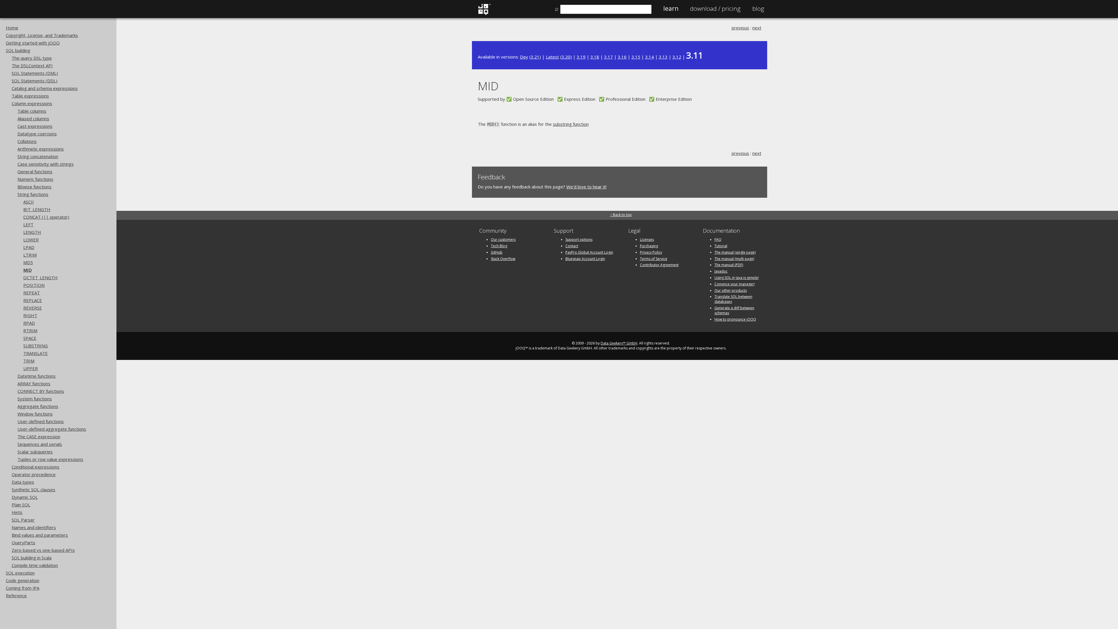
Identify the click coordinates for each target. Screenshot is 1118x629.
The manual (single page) (735, 252)
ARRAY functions (33, 383)
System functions (34, 399)
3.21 (535, 57)
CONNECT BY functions (40, 391)
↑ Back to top (621, 214)
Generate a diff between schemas (734, 310)
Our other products (730, 290)
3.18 (594, 57)
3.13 (663, 57)
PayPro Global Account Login (589, 252)
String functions (32, 194)
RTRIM (30, 330)
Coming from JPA (22, 588)
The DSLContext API (32, 65)
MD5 (28, 262)
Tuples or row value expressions (50, 459)
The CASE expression (38, 436)
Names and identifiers (34, 527)
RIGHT (30, 315)
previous (740, 28)
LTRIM (30, 255)
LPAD (28, 247)
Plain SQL (21, 505)
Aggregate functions (37, 406)
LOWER (31, 240)
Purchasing (649, 245)
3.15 (635, 57)
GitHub (497, 252)
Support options (578, 239)
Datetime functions (36, 376)
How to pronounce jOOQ (735, 319)
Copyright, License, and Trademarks (42, 35)
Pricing (715, 8)
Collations (27, 141)
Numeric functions (35, 179)
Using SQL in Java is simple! (736, 277)
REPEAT (31, 293)
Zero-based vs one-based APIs (43, 550)
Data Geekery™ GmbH (619, 343)
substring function (571, 124)
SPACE (29, 338)
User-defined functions (40, 421)
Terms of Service (653, 258)
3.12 (677, 57)
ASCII (28, 202)
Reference (16, 595)
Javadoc (721, 271)
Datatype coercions (37, 134)
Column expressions (32, 103)
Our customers (503, 239)
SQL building (18, 50)
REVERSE (32, 308)
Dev (524, 57)
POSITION (34, 285)
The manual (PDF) (728, 264)
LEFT (28, 224)
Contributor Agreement (659, 264)
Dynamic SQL (25, 497)
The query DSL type (32, 58)
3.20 (566, 57)
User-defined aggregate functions (51, 429)
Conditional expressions (35, 467)
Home (12, 28)
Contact (571, 245)
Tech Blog (499, 245)
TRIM (28, 361)
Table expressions (30, 96)
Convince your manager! (734, 284)
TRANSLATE (35, 353)
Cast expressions (34, 126)
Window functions (35, 414)
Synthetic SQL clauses (33, 489)
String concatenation (37, 156)
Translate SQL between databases (733, 299)
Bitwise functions (34, 187)
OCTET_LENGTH (40, 277)
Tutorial (720, 245)
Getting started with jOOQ (33, 43)
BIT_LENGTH (36, 209)
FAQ (717, 239)
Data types (23, 482)
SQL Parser (23, 520)
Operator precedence (34, 474)
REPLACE (32, 300)
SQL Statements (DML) (35, 73)
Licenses (647, 239)
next (756, 28)
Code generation (22, 580)
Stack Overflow (503, 258)
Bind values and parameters (40, 535)
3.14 (649, 57)
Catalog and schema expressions (45, 88)
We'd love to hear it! (586, 187)
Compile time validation (35, 565)
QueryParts (23, 542)
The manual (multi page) (734, 258)
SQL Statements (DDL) (34, 81)
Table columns (31, 111)
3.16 (622, 57)
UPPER (30, 368)
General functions (34, 171)
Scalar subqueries (35, 452)
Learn (670, 8)
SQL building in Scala (32, 558)
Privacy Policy (651, 252)
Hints (17, 512)
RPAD (29, 323)
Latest (552, 57)
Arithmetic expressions (40, 149)
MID (27, 270)
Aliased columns (33, 118)
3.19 (581, 57)
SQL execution (20, 573)
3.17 (608, 57)
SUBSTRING (35, 346)
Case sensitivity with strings (45, 164)
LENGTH (32, 232)
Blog (758, 8)
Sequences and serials (39, 444)
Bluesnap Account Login (585, 258)
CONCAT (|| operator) (46, 217)
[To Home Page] (484, 14)
